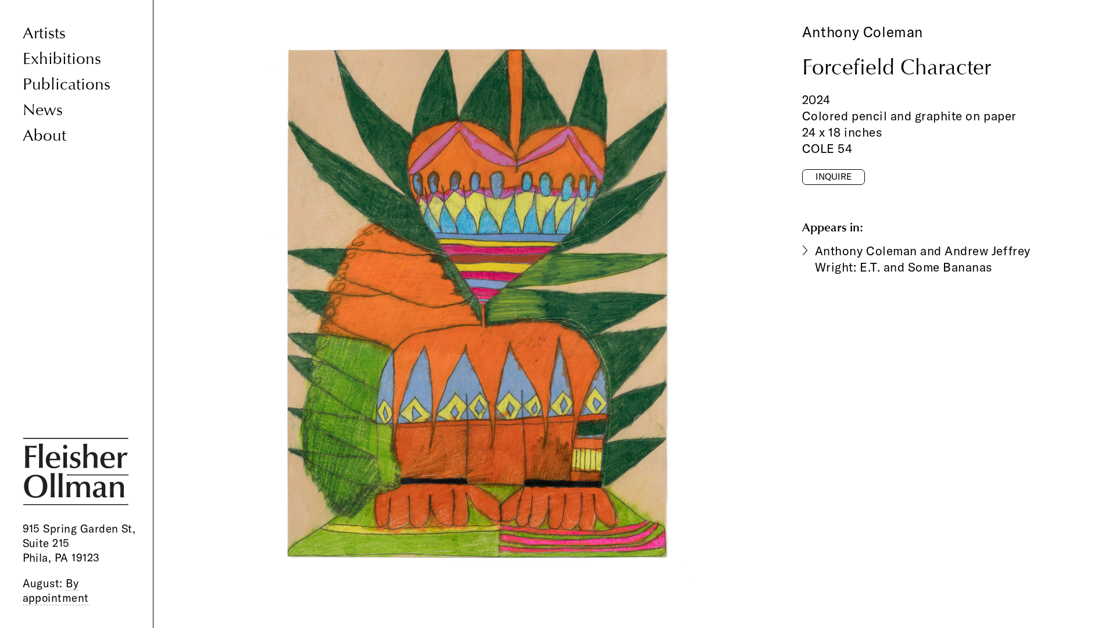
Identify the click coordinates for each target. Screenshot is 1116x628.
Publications (66, 84)
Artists (44, 33)
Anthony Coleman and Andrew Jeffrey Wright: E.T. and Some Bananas (923, 258)
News (43, 110)
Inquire (833, 176)
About (44, 136)
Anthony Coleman (862, 32)
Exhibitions (62, 59)
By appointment (56, 590)
